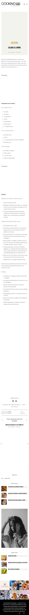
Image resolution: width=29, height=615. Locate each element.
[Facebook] (16, 401)
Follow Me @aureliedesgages (5, 586)
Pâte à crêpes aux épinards (13, 569)
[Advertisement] (14, 26)
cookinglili (12, 52)
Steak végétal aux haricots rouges (15, 487)
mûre (23, 404)
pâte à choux (14, 406)
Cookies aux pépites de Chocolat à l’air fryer (17, 562)
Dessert (14, 42)
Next (27, 443)
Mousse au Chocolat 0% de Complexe (14, 425)
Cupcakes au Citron (12, 556)
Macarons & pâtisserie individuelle (11, 404)
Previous (1, 443)
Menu (27, 4)
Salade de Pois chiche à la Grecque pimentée (17, 493)
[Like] (13, 401)
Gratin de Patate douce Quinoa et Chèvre (16, 500)
